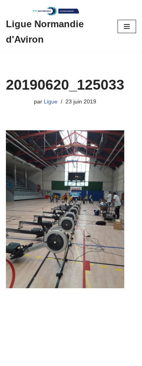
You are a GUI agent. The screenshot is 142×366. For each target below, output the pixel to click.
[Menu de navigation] (127, 26)
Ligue (51, 102)
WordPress (73, 358)
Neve (13, 358)
